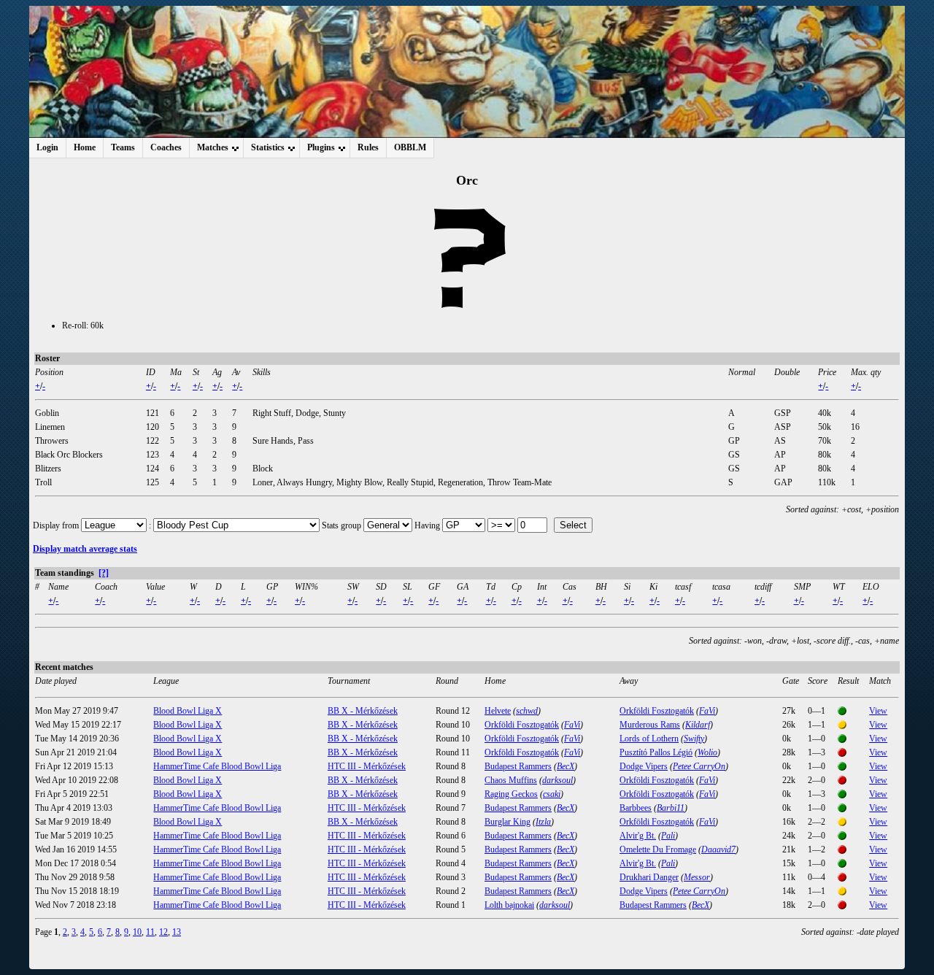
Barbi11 (670, 808)
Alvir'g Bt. (638, 836)
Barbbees (636, 808)
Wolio (707, 752)
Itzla (543, 822)
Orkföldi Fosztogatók (657, 711)
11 (150, 932)
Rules (368, 147)
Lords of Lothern (649, 738)
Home (85, 147)
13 (176, 932)
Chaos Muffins (511, 780)
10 (137, 932)
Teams (123, 147)
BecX (565, 766)
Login (47, 147)
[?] (104, 573)
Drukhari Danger (649, 877)
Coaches (166, 147)
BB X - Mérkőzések (363, 711)
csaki (551, 794)
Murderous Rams (650, 725)
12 (163, 932)
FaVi (707, 711)
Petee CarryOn (699, 766)
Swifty (694, 738)
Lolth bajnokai (509, 905)
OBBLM (410, 147)
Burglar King (507, 822)
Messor (697, 877)
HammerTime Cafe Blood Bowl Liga (217, 766)
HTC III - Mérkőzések (367, 766)
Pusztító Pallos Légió (656, 752)
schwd (527, 711)
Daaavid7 (718, 849)
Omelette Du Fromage (658, 849)
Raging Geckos (511, 794)
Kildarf (697, 725)
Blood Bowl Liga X (187, 711)
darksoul (557, 780)
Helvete (498, 711)
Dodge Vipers (644, 766)
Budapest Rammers (518, 766)
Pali (668, 836)
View (878, 711)
